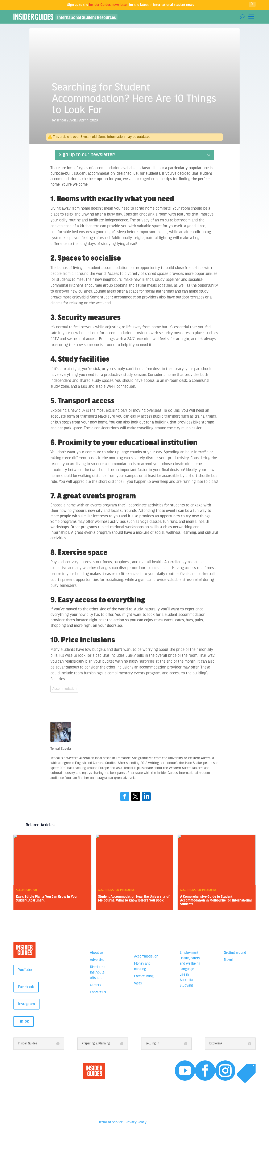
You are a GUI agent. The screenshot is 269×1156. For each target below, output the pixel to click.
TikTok (23, 1021)
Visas (138, 984)
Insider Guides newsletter (108, 4)
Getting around (235, 953)
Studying (186, 986)
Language (187, 969)
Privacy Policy (135, 1122)
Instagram (26, 1004)
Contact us (98, 992)
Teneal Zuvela (66, 121)
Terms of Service (111, 1122)
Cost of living (144, 976)
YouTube (25, 970)
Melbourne (127, 890)
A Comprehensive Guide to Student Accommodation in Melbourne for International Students (216, 900)
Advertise (97, 960)
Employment (189, 953)
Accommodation (64, 689)
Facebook (26, 987)
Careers (95, 985)
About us (96, 953)
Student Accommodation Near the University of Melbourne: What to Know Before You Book (134, 898)
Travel (228, 960)
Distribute (97, 967)
